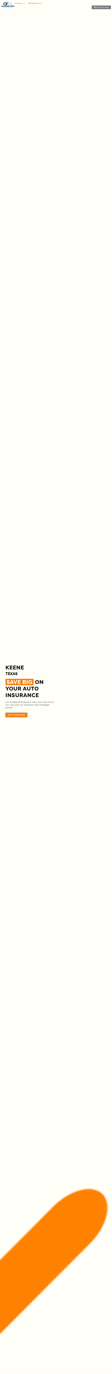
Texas (11, 673)
